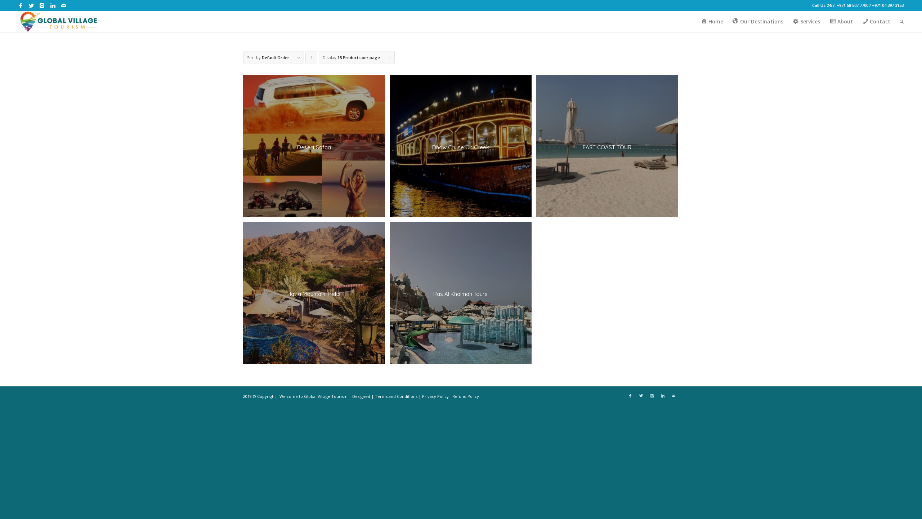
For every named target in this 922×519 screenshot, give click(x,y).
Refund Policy (465, 396)
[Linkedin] (53, 5)
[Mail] (63, 5)
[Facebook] (20, 5)
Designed (361, 396)
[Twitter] (31, 5)
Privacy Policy (435, 396)
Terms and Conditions (396, 396)
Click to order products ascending (311, 59)
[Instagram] (42, 5)
